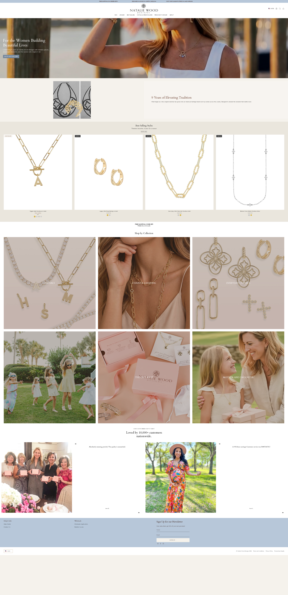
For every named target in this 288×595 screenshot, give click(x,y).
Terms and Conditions (258, 551)
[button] (122, 15)
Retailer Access (79, 527)
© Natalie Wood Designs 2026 (244, 551)
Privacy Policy (269, 551)
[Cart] (283, 8)
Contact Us (7, 527)
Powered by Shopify (279, 551)
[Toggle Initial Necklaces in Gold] (38, 172)
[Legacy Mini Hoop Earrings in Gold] (108, 172)
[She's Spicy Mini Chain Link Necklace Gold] (179, 172)
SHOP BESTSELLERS (11, 56)
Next (285, 479)
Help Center (7, 524)
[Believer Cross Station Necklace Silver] (250, 172)
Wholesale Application (81, 524)
